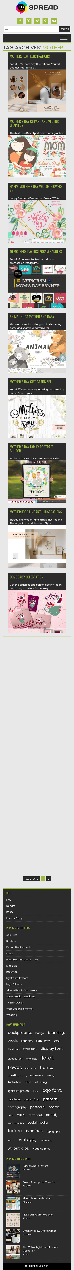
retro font (35, 1115)
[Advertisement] (37, 678)
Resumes (11, 972)
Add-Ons (11, 935)
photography (17, 1107)
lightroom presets (18, 1091)
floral (46, 1057)
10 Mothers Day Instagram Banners (36, 251)
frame (46, 1067)
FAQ (8, 900)
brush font (26, 1040)
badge (39, 1033)
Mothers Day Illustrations (30, 56)
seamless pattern (16, 1123)
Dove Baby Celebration (26, 576)
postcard (37, 1107)
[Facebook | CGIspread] (20, 21)
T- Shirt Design (15, 1002)
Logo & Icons (14, 984)
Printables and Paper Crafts (22, 959)
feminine (31, 1058)
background (19, 1032)
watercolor (18, 1148)
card (57, 1040)
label (28, 1082)
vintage (27, 1140)
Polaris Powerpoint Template (40, 1182)
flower (14, 1067)
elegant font (15, 1058)
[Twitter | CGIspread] (28, 21)
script (51, 1114)
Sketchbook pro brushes (37, 1198)
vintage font (45, 1140)
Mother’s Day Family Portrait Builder (31, 448)
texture (15, 1131)
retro (21, 1115)
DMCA (10, 912)
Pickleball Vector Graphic (38, 1214)
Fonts (9, 953)
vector (11, 1140)
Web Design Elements (19, 1008)
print (10, 1115)
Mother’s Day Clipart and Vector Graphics (34, 123)
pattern (50, 1099)
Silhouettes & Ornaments (21, 990)
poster (54, 1107)
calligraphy (43, 1040)
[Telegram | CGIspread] (37, 21)
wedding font (41, 1148)
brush (12, 1040)
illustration (14, 1082)
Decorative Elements (18, 947)
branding (56, 1032)
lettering (41, 1082)
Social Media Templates (20, 996)
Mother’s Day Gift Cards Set (30, 381)
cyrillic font (30, 1049)
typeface (34, 1130)
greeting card (17, 1075)
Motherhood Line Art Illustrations (36, 511)
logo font (51, 1090)
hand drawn (36, 1075)
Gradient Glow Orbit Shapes (39, 1231)
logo (35, 1091)
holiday (50, 1075)
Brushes (11, 941)
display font (52, 1048)
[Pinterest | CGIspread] (45, 21)
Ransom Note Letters (35, 1166)
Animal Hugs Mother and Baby (32, 316)
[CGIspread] (37, 14)
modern (14, 1099)
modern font (31, 1099)
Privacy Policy (14, 918)
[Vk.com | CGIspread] (54, 21)
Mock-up (11, 965)
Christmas (13, 1049)
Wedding (11, 1015)
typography (54, 1131)
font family (30, 1068)
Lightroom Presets (17, 978)
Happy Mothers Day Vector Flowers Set (36, 188)
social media (38, 1122)
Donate (10, 906)
